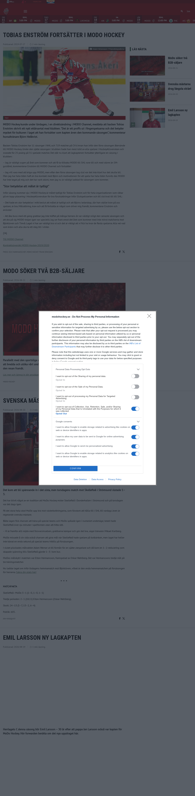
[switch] (135, 376)
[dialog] (97, 398)
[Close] (150, 317)
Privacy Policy (114, 479)
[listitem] (97, 369)
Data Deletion (80, 479)
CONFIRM (75, 468)
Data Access (97, 479)
